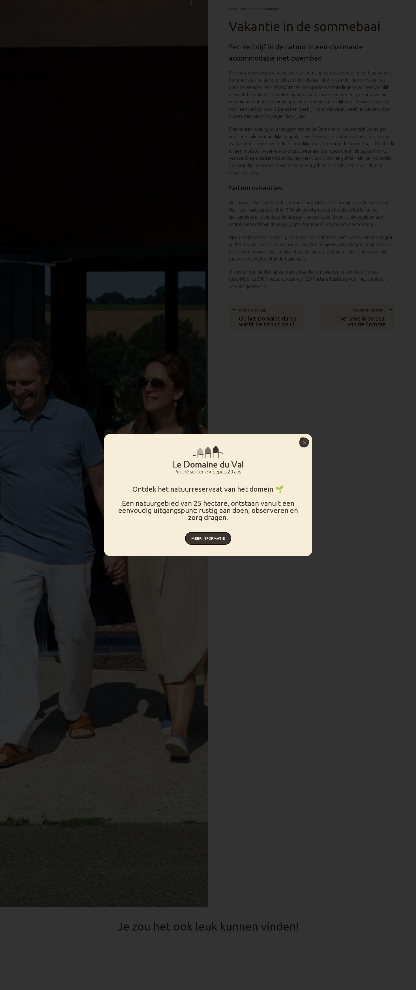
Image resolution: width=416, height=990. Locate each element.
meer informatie (208, 538)
